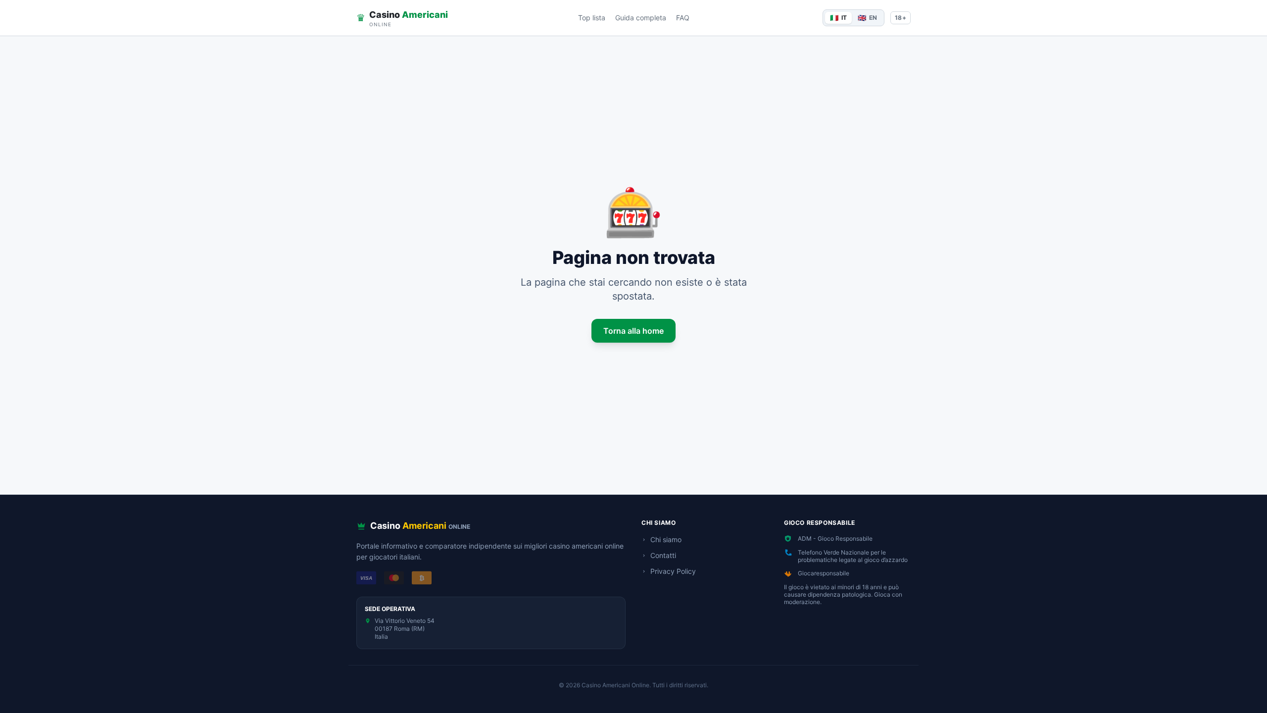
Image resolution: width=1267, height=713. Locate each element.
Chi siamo (666, 539)
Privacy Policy (673, 571)
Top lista (591, 17)
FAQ (682, 17)
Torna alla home (633, 331)
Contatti (663, 555)
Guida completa (640, 17)
